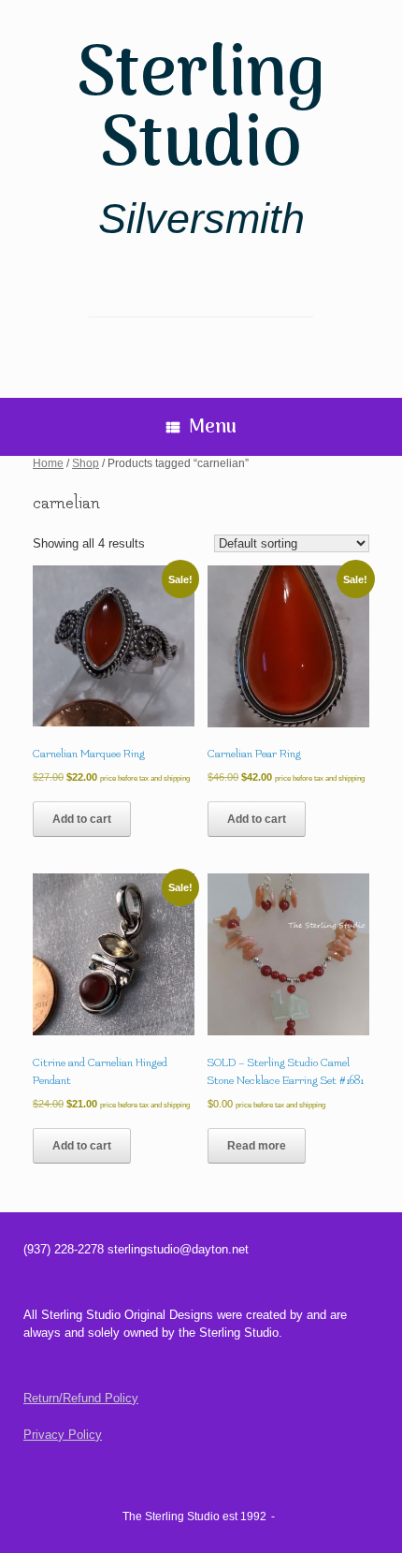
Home (48, 463)
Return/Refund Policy (80, 1398)
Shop (85, 463)
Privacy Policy (62, 1435)
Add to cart (81, 819)
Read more (256, 1145)
